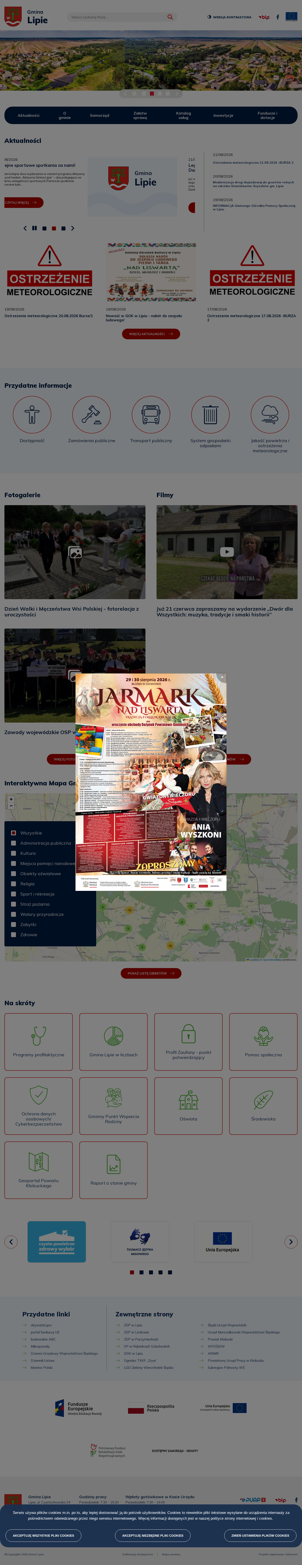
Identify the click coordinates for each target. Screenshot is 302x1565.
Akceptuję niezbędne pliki (152, 1535)
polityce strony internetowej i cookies (241, 1518)
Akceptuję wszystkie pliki (43, 1535)
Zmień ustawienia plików (260, 1535)
